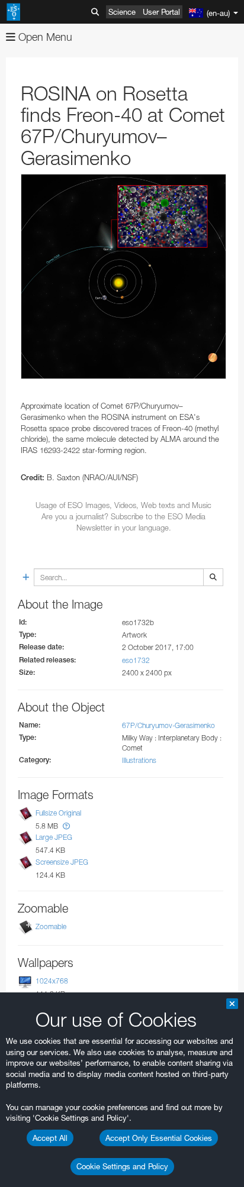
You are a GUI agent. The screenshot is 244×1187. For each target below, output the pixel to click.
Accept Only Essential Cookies (158, 1138)
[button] (66, 825)
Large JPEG (54, 837)
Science (122, 12)
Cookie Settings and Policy (122, 1166)
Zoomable (51, 926)
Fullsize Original (58, 812)
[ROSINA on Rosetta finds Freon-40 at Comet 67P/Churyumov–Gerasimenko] (123, 276)
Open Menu (43, 37)
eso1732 (136, 660)
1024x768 (52, 980)
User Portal (161, 12)
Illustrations (139, 760)
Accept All (50, 1138)
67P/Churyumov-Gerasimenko (168, 725)
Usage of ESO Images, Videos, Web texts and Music (123, 505)
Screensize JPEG (62, 862)
